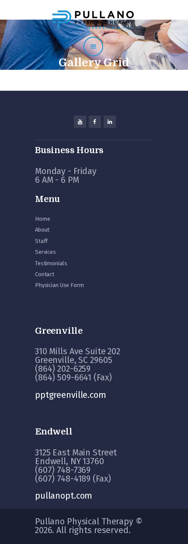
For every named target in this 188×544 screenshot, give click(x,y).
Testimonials (51, 263)
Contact (44, 274)
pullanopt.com (63, 496)
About (42, 229)
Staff (41, 241)
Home (42, 219)
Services (45, 252)
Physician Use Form (59, 285)
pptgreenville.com (70, 395)
